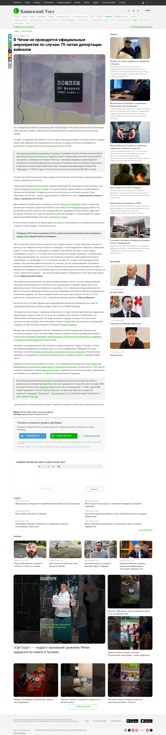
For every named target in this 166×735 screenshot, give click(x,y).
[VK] (10, 36)
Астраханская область (63, 16)
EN (151, 2)
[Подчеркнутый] (48, 466)
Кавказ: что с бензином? (25, 27)
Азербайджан (41, 16)
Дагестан (100, 16)
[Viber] (10, 47)
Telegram (44, 387)
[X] (10, 51)
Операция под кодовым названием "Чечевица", (38, 153)
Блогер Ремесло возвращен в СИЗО (125, 203)
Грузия (92, 16)
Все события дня (145, 530)
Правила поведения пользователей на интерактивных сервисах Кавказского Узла (61, 730)
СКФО (112, 20)
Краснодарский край (36, 20)
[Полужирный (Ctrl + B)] (39, 466)
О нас (87, 721)
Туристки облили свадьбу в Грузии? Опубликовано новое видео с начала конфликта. (129, 653)
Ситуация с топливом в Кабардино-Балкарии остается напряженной (130, 241)
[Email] (10, 63)
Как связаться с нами (99, 721)
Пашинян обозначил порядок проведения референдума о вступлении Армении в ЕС (132, 566)
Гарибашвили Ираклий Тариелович (125, 323)
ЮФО (27, 23)
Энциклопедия (64, 3)
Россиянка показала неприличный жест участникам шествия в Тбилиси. (125, 700)
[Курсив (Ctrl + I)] (44, 466)
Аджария (25, 16)
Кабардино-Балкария (121, 16)
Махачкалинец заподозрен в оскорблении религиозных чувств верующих (128, 104)
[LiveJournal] (10, 59)
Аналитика (48, 3)
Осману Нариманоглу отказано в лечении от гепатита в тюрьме (28, 564)
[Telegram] (10, 40)
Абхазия (17, 16)
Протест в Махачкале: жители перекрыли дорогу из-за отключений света (129, 612)
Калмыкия (133, 16)
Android (48, 381)
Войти (147, 10)
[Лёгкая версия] (143, 3)
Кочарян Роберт (117, 292)
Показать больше (83, 706)
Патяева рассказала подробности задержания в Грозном (129, 62)
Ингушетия (108, 16)
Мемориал (22, 169)
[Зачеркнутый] (53, 466)
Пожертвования (116, 721)
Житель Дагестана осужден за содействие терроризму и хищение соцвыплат (128, 146)
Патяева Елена (116, 355)
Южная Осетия (143, 20)
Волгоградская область (80, 16)
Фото (27, 236)
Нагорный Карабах (51, 20)
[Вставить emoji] (58, 466)
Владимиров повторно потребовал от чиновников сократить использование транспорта (41, 525)
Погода (122, 3)
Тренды (36, 3)
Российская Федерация (67, 20)
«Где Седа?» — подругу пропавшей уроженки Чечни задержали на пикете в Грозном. (51, 649)
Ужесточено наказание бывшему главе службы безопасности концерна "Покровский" (116, 515)
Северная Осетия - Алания (100, 20)
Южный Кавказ (19, 23)
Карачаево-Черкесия (20, 20)
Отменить (94, 489)
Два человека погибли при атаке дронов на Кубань (63, 564)
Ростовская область (83, 20)
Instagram (31, 393)
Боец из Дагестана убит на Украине (125, 187)
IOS (55, 381)
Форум (77, 3)
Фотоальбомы (108, 3)
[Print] (10, 67)
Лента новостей (27, 31)
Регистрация (46, 489)
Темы (27, 3)
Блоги (86, 3)
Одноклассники (58, 393)
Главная (16, 31)
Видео (96, 3)
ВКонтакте (44, 393)
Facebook (20, 393)
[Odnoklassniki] (10, 55)
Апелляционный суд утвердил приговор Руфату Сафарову (97, 564)
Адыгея (32, 16)
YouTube (34, 396)
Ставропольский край (123, 20)
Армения (51, 16)
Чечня (135, 20)
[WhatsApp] (10, 44)
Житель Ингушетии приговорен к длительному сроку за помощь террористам (113, 525)
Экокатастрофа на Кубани (142, 27)
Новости (17, 3)
